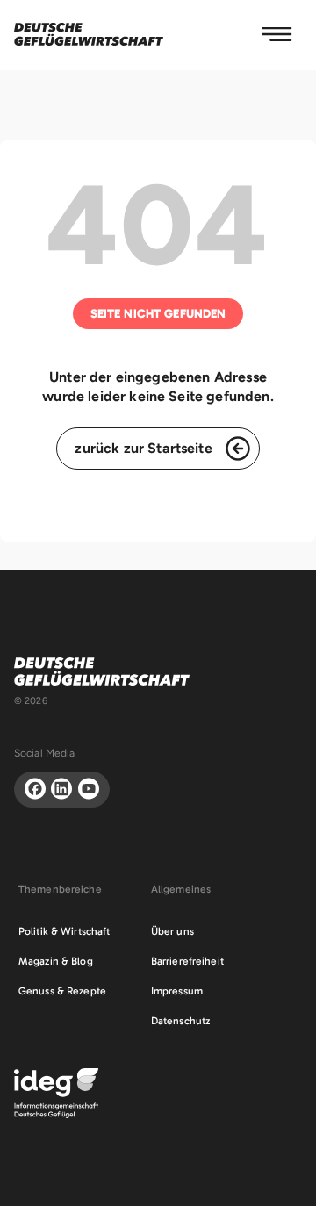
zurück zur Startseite (143, 448)
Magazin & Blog (55, 961)
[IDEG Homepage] (56, 1092)
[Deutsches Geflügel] (88, 35)
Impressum (177, 991)
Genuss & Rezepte (62, 991)
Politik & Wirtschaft (64, 931)
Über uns (172, 931)
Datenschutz (180, 1021)
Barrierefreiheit (187, 961)
